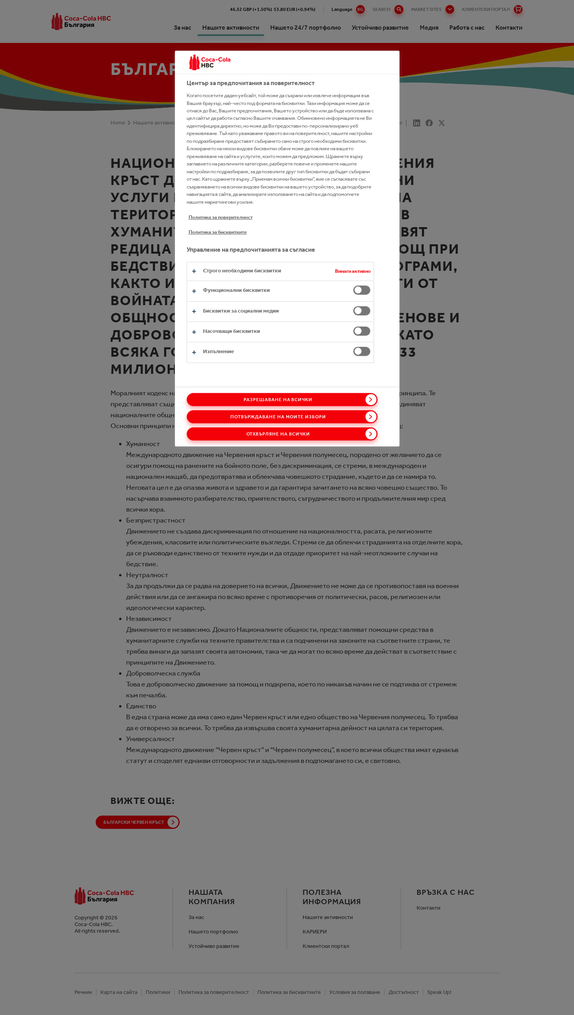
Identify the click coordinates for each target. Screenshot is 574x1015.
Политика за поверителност (221, 217)
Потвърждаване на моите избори (278, 417)
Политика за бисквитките (218, 232)
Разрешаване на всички (278, 399)
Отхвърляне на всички (278, 434)
